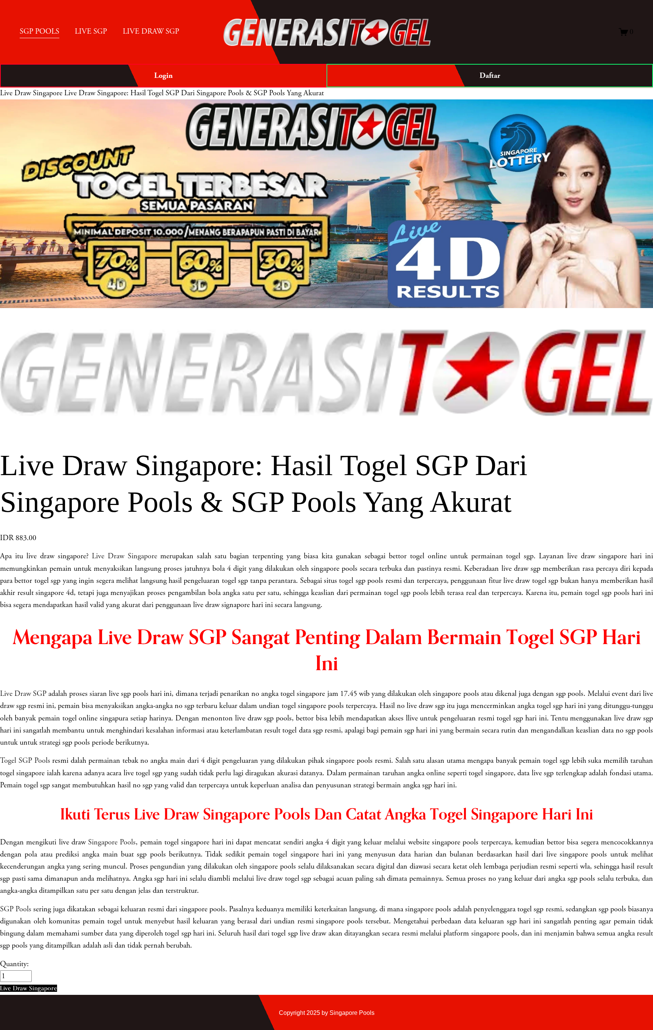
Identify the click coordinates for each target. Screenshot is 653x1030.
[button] (28, 988)
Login (163, 75)
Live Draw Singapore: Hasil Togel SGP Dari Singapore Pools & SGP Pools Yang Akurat (194, 93)
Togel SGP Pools (25, 760)
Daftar (490, 75)
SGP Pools (15, 909)
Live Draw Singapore (31, 93)
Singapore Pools (112, 842)
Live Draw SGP (23, 694)
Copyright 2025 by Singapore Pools (326, 1012)
